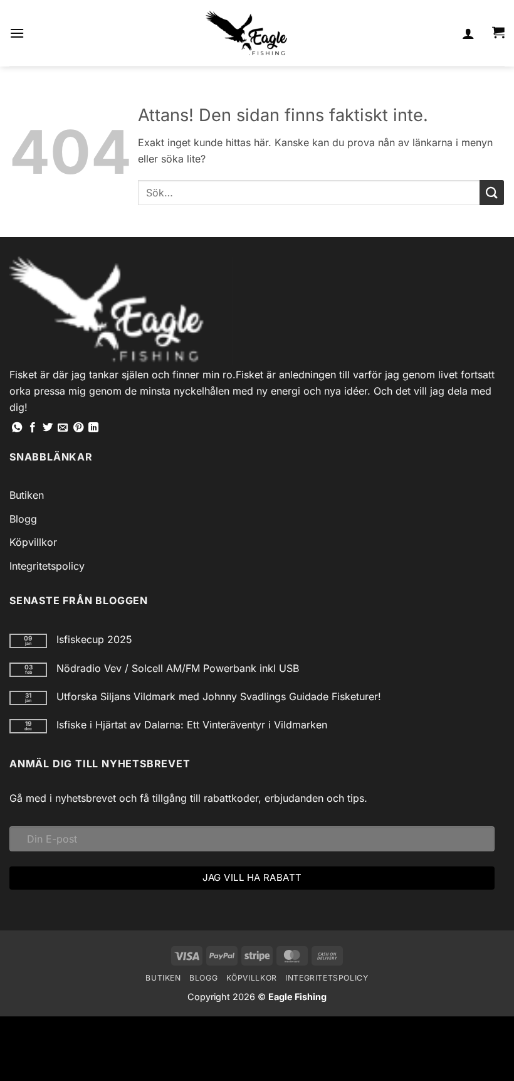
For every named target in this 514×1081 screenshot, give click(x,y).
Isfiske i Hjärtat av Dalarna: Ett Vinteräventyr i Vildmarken (191, 725)
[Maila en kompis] (63, 428)
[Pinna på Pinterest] (78, 428)
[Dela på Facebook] (33, 428)
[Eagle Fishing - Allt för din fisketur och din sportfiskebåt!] (246, 33)
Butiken (26, 495)
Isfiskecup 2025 (94, 640)
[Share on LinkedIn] (93, 428)
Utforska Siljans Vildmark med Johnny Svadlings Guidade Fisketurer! (218, 697)
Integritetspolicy (47, 566)
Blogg (23, 519)
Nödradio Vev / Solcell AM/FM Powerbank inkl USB (177, 668)
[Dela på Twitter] (48, 428)
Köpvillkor (33, 542)
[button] (16, 33)
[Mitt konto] (468, 33)
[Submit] (492, 192)
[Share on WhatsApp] (17, 428)
